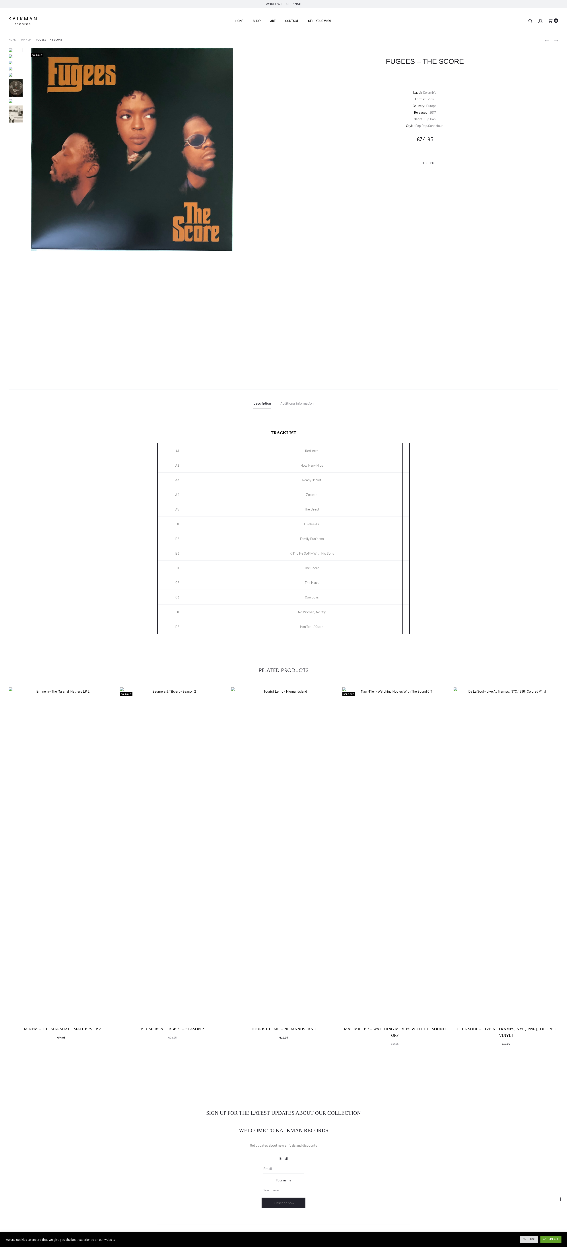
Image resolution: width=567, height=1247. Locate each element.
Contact (292, 21)
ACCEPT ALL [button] (551, 1239)
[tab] (262, 403)
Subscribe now (283, 1203)
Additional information (297, 403)
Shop (257, 21)
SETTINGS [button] (529, 1239)
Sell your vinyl (320, 21)
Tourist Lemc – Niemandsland (283, 1029)
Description (262, 403)
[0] (550, 20)
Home (239, 21)
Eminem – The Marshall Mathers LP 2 (61, 1029)
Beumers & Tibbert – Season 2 (172, 1029)
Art (273, 21)
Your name (283, 1180)
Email (283, 1158)
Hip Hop (26, 39)
